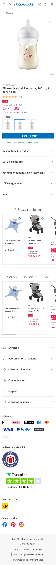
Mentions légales (28, 543)
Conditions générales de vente (28, 554)
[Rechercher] (10, 4)
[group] (28, 44)
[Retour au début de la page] (53, 544)
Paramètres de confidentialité (28, 559)
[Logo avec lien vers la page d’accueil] (23, 4)
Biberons (9, 13)
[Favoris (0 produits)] (46, 4)
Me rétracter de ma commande (28, 539)
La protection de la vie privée (28, 549)
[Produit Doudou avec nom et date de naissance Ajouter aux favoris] (19, 218)
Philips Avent (10, 84)
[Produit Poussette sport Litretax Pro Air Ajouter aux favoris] (42, 218)
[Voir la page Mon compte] (40, 4)
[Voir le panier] (52, 4)
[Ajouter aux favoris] (50, 22)
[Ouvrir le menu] (4, 4)
